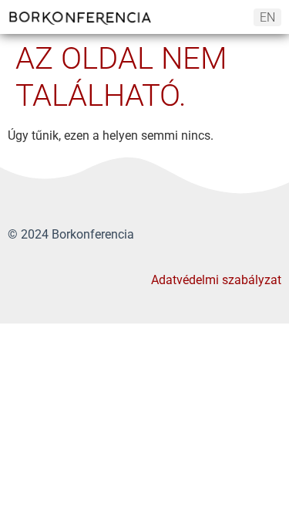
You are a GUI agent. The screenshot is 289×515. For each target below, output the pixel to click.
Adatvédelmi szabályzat (216, 280)
